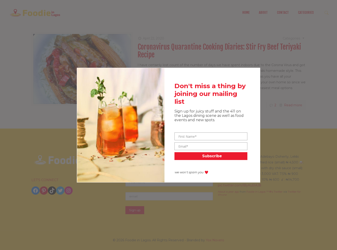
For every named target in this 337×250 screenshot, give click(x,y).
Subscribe (212, 156)
